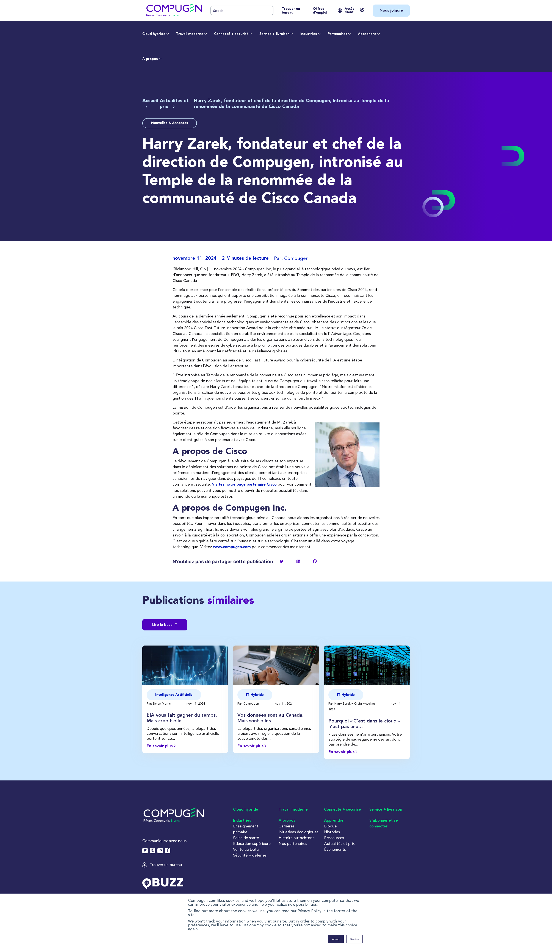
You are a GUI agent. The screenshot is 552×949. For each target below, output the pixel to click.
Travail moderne (189, 34)
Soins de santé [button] (246, 837)
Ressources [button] (334, 837)
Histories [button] (332, 832)
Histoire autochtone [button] (297, 837)
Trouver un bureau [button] (166, 864)
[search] (241, 10)
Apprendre (367, 34)
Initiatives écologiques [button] (298, 832)
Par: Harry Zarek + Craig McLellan (352, 703)
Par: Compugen (248, 703)
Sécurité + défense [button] (249, 855)
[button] (173, 10)
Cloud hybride (153, 34)
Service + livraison (274, 34)
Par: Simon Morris (159, 703)
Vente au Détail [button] (246, 849)
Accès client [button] (349, 10)
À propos (150, 59)
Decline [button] (354, 939)
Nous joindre (391, 11)
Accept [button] (336, 939)
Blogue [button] (330, 826)
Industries (308, 34)
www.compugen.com (232, 547)
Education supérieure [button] (252, 843)
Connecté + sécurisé (231, 34)
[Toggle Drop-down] (168, 34)
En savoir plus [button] (160, 746)
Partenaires (337, 34)
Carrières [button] (286, 826)
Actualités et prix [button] (339, 843)
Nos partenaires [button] (293, 843)
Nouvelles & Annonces (169, 123)
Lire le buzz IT (164, 625)
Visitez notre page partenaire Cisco (244, 484)
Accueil (150, 100)
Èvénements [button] (335, 849)
